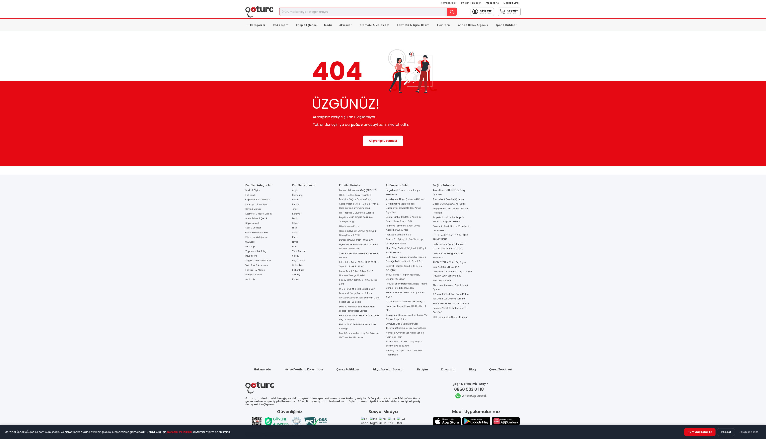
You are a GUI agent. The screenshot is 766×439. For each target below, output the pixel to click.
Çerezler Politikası (179, 432)
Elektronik (443, 25)
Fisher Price (298, 270)
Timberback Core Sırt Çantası (448, 199)
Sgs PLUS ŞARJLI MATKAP (446, 267)
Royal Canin (298, 260)
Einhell (295, 279)
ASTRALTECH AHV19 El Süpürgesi (450, 262)
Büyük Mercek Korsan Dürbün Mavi (451, 303)
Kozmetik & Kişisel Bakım (413, 25)
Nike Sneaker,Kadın (349, 226)
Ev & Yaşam (280, 25)
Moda (328, 25)
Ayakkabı (250, 279)
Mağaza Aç (492, 2)
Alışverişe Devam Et (383, 141)
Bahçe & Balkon (253, 274)
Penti (294, 218)
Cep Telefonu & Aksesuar (258, 199)
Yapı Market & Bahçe (256, 251)
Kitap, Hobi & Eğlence (256, 237)
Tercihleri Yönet (748, 432)
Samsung (297, 195)
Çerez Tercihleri (500, 369)
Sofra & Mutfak (253, 209)
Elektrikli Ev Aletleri (255, 270)
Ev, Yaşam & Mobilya (256, 204)
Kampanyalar (448, 2)
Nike (294, 227)
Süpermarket (252, 223)
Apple (295, 190)
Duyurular (448, 369)
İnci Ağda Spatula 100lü (398, 234)
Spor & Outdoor (506, 25)
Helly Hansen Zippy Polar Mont (449, 244)
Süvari (295, 223)
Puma (295, 237)
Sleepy (295, 255)
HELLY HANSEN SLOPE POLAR (447, 248)
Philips (295, 204)
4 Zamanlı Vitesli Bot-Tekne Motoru (451, 294)
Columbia (297, 265)
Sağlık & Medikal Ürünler (258, 260)
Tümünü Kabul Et (700, 432)
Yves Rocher (298, 251)
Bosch (295, 199)
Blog (472, 369)
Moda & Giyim (252, 190)
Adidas (296, 232)
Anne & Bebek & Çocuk (473, 25)
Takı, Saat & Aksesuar (256, 265)
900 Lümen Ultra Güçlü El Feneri (450, 317)
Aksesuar (345, 25)
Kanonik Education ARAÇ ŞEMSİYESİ (358, 190)
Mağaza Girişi (511, 2)
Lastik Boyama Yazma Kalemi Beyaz (405, 301)
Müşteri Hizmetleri (471, 2)
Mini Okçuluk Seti (442, 280)
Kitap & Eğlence (306, 25)
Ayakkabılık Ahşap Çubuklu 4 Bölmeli (405, 199)
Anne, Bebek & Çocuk (256, 218)
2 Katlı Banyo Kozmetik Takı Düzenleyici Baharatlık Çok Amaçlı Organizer (404, 208)
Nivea (295, 241)
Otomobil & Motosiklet (374, 25)
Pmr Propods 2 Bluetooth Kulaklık (356, 212)
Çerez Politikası (347, 369)
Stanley (296, 274)
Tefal (294, 209)
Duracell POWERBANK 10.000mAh (356, 239)
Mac (294, 246)
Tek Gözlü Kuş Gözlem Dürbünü (449, 298)
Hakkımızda (262, 369)
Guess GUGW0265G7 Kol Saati (449, 203)
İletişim (422, 369)
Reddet (726, 432)
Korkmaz (297, 213)
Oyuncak (250, 241)
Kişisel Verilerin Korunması (303, 369)
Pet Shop (250, 246)
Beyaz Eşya (251, 255)
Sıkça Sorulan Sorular (388, 369)
